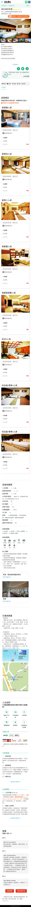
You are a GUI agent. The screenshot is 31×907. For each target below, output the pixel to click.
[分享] (18, 68)
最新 (4, 83)
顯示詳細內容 (7, 577)
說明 (24, 83)
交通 (19, 83)
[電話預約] (27, 68)
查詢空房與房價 (7, 130)
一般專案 (4, 137)
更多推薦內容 (21, 891)
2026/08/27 (5, 144)
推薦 (4, 87)
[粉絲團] (22, 68)
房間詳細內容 (8, 133)
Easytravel (18, 906)
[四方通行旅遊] (7, 2)
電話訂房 (15, 130)
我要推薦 (9, 891)
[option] (15, 589)
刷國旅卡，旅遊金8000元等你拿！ (20, 16)
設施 (15, 83)
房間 (9, 83)
